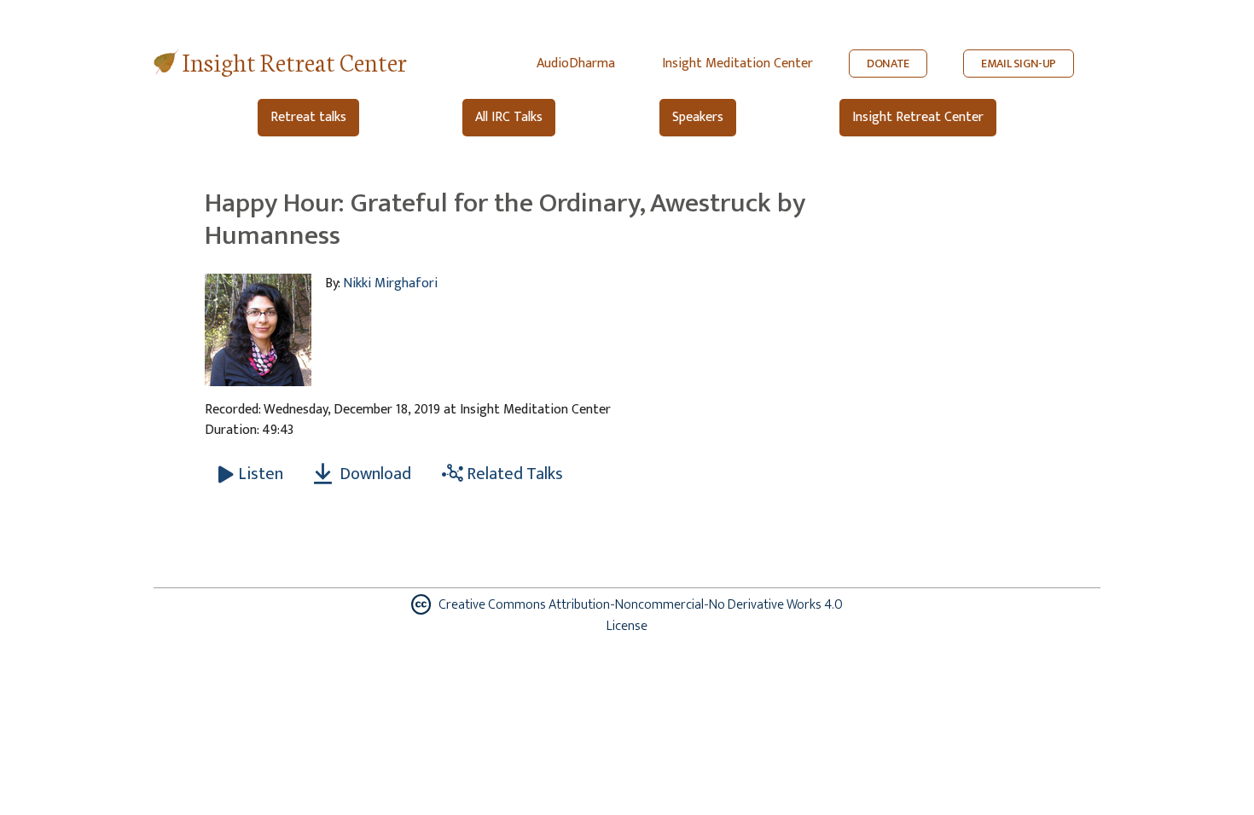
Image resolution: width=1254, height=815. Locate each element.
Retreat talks (308, 117)
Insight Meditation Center (737, 63)
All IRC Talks (509, 117)
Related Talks (513, 474)
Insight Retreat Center (295, 60)
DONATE (888, 63)
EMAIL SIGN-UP (1018, 63)
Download (373, 474)
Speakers (697, 117)
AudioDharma (576, 63)
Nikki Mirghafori (390, 283)
